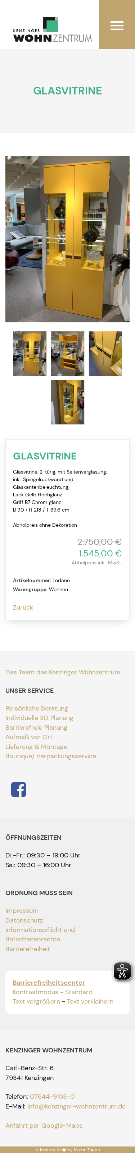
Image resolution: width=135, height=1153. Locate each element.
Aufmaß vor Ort (29, 737)
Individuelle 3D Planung (39, 718)
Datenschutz (24, 920)
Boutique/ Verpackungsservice (50, 756)
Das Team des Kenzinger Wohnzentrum (62, 672)
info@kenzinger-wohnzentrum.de (76, 1106)
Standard (79, 992)
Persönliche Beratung (36, 708)
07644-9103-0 (52, 1097)
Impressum (22, 911)
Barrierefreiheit (27, 949)
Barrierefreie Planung (36, 728)
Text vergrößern (36, 1001)
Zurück (23, 607)
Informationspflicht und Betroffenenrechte (40, 934)
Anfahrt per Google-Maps (43, 1125)
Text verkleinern (90, 1001)
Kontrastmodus (35, 992)
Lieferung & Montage (36, 747)
